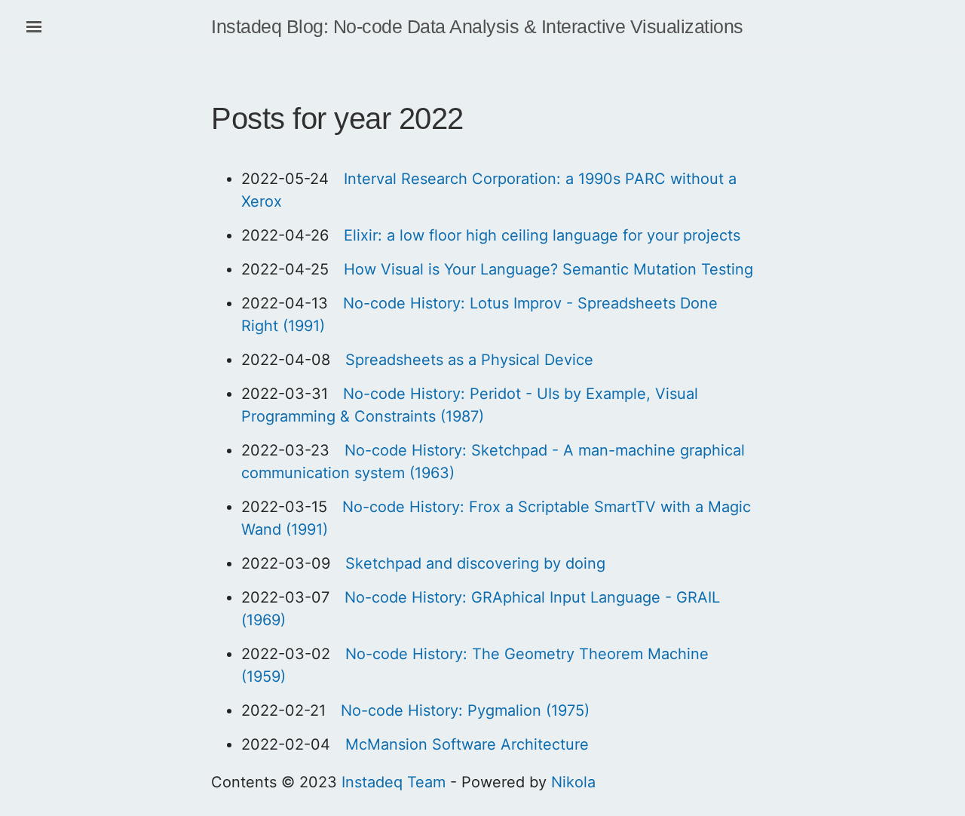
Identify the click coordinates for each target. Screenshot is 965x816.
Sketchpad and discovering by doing (475, 563)
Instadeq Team (394, 782)
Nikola (573, 782)
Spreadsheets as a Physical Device (469, 360)
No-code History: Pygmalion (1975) (465, 710)
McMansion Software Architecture (467, 744)
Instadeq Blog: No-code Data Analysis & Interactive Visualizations (477, 26)
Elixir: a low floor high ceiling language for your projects (542, 235)
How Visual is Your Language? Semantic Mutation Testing (548, 269)
